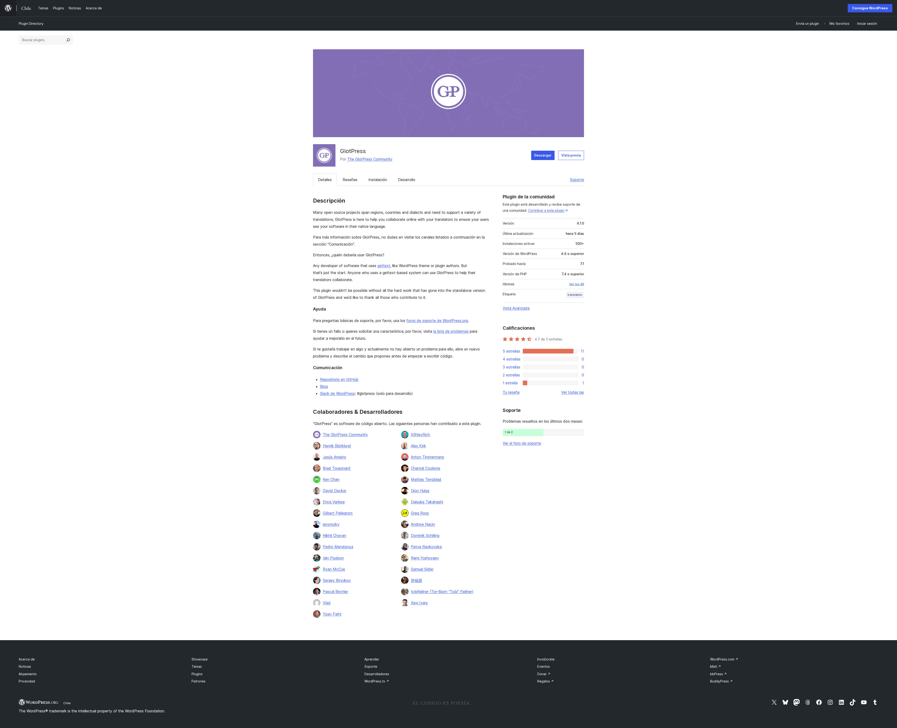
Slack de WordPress (337, 393)
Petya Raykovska (426, 546)
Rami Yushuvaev (425, 558)
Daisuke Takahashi (427, 502)
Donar (544, 674)
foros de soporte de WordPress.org (437, 320)
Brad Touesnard (336, 468)
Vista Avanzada (516, 308)
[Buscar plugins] (68, 40)
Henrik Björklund (337, 445)
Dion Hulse (420, 490)
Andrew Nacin (423, 524)
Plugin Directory (31, 23)
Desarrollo (406, 179)
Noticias (25, 666)
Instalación (377, 179)
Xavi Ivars (419, 602)
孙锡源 (416, 580)
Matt (715, 666)
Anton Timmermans (427, 457)
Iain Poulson (333, 558)
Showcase (200, 659)
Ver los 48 (576, 284)
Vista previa (571, 155)
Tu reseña (511, 392)
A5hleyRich (420, 434)
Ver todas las (572, 392)
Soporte (577, 179)
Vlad (327, 602)
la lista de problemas (451, 331)
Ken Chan (331, 479)
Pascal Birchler (335, 591)
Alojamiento (28, 674)
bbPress (718, 674)
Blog (324, 386)
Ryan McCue (334, 569)
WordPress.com (724, 659)
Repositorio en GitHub (339, 379)
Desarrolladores (376, 674)
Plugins (197, 674)
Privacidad (27, 681)
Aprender (371, 659)
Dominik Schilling (425, 535)
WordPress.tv (376, 681)
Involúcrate (546, 659)
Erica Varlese (334, 502)
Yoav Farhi (332, 614)
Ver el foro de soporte (522, 443)
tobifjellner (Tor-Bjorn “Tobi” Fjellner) (442, 591)
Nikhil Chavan (334, 535)
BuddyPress (721, 681)
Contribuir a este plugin (546, 210)
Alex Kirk (418, 445)
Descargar (543, 155)
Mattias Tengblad (426, 479)
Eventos (543, 666)
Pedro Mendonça (338, 546)
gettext (383, 265)
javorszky (331, 524)
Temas (197, 666)
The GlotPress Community (369, 159)
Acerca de (27, 659)
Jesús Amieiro (334, 457)
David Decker (334, 490)
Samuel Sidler (422, 569)
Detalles (325, 179)
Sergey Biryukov (337, 580)
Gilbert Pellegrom (337, 513)
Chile (67, 703)
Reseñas (350, 179)
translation (575, 294)
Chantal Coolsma (425, 468)
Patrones (199, 681)
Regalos (545, 681)
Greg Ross (420, 513)
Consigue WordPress (870, 8)
